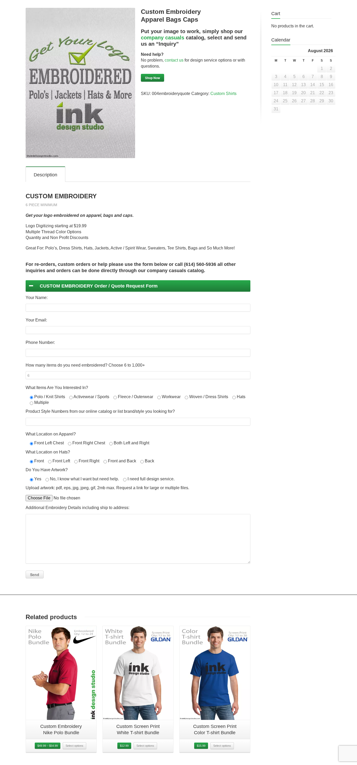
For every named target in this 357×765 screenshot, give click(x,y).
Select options (74, 745)
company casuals (162, 37)
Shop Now (152, 77)
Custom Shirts (223, 93)
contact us (174, 60)
